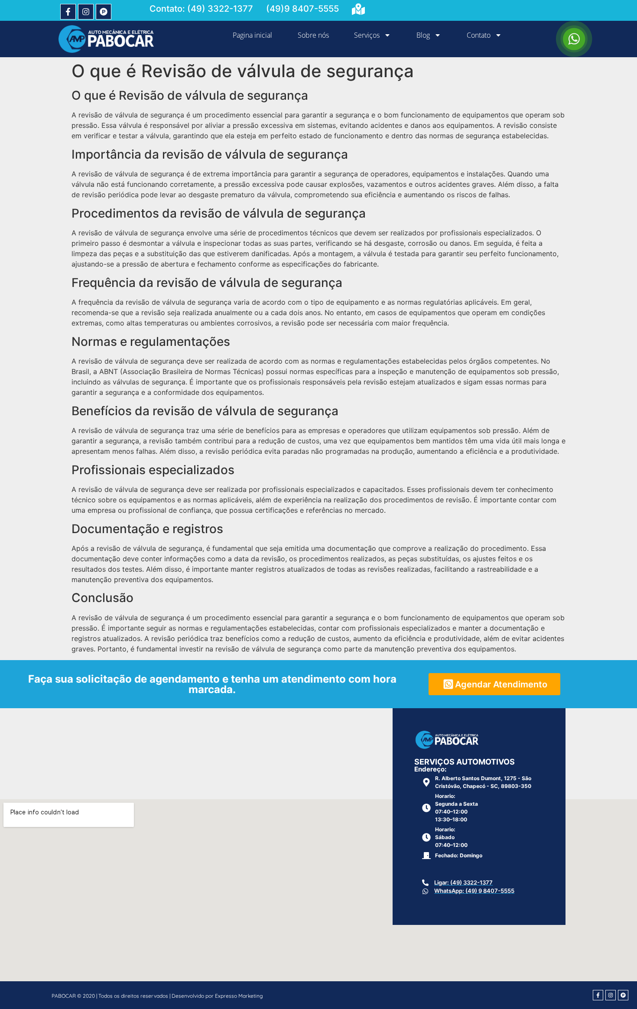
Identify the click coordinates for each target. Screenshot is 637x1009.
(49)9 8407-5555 (302, 8)
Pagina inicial (252, 35)
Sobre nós (313, 35)
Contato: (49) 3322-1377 (201, 8)
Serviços (367, 35)
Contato (479, 35)
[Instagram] (86, 12)
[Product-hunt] (103, 12)
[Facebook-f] (68, 12)
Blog (423, 35)
